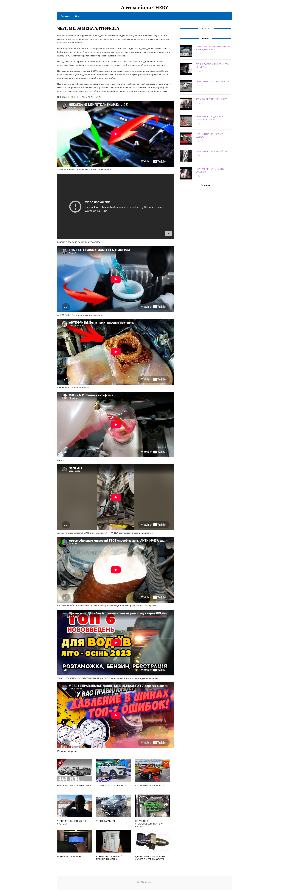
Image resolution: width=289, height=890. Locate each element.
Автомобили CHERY (144, 7)
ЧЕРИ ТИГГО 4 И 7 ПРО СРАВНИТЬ (212, 81)
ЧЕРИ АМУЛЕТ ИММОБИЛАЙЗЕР (211, 151)
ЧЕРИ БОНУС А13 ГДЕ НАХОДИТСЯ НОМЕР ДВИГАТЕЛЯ (213, 48)
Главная (65, 16)
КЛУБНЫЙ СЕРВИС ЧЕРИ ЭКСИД (211, 99)
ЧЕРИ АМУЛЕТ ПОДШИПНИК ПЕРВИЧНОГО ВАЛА (209, 118)
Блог (77, 16)
